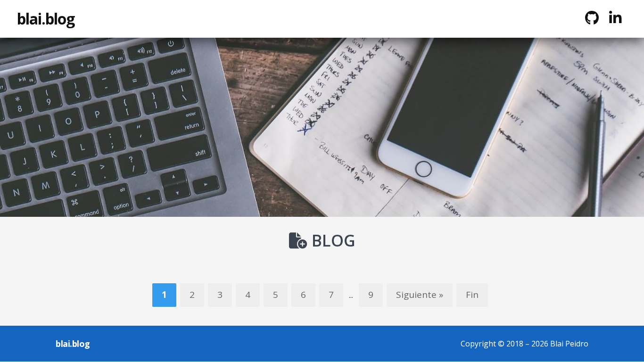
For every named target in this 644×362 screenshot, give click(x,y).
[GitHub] (591, 18)
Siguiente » (419, 294)
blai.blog (45, 18)
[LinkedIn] (615, 18)
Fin (472, 294)
